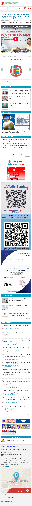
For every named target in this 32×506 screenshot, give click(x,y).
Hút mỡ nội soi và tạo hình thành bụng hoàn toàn (14, 143)
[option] (16, 72)
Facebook (3, 498)
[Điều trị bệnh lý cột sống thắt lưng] (16, 70)
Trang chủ (3, 10)
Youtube (12, 497)
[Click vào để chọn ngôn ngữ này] (30, 8)
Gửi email (29, 56)
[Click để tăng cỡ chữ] (30, 20)
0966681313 (4, 8)
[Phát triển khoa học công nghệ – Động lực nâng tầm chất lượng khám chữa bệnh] (5, 300)
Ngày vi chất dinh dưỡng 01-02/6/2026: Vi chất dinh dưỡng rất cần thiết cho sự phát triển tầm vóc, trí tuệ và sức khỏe (18, 313)
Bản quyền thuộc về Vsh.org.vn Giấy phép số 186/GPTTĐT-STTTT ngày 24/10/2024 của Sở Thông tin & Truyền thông (15, 461)
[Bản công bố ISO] (16, 271)
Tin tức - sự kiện (6, 86)
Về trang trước (6, 56)
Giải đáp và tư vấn (7, 322)
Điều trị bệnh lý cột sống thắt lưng (9, 81)
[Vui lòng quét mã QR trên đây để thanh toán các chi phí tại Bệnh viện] (16, 199)
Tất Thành (16, 464)
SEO (12, 464)
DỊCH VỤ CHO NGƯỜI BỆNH (7, 112)
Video (8, 10)
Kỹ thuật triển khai (7, 136)
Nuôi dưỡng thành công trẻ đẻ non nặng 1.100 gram (15, 154)
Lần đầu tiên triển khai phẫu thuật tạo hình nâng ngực (15, 151)
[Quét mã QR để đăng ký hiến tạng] (16, 234)
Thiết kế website (4, 464)
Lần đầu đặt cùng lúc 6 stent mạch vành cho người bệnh (16, 145)
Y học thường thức (7, 295)
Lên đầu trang (13, 56)
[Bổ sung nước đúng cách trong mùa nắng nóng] (5, 307)
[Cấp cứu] (16, 173)
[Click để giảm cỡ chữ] (29, 20)
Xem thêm (27, 156)
